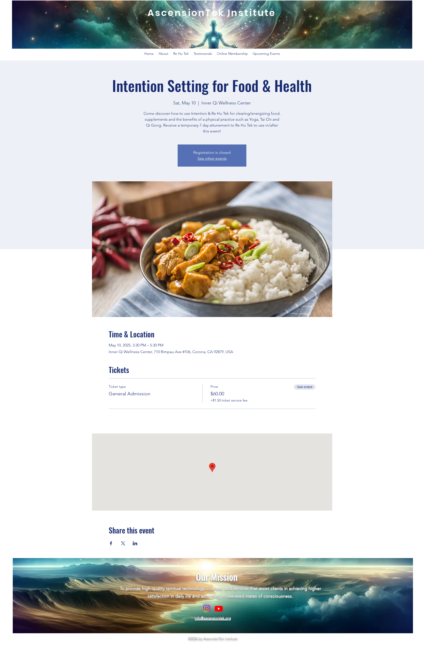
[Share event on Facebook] (111, 543)
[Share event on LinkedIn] (135, 543)
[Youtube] (219, 608)
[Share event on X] (123, 543)
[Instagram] (207, 608)
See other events (212, 158)
